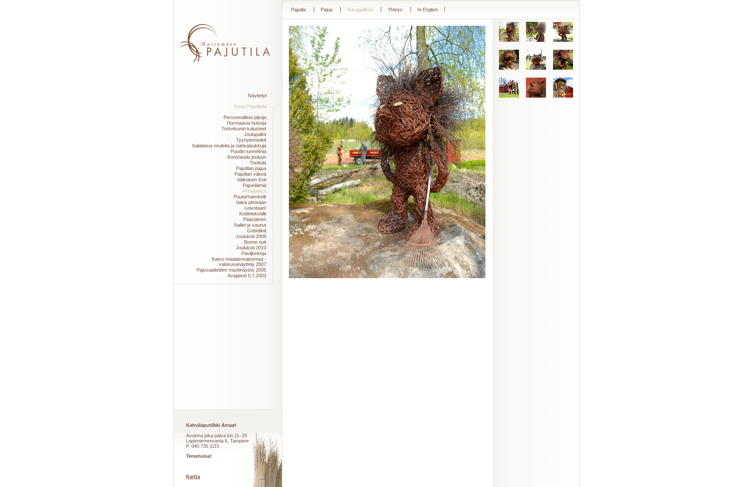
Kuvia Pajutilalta (250, 106)
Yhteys (395, 9)
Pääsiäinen (254, 219)
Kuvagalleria (360, 9)
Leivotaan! (255, 208)
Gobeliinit (256, 230)
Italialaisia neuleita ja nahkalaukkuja (229, 145)
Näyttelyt (257, 95)
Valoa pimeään (251, 202)
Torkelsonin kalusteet (243, 128)
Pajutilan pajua (251, 168)
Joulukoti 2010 (251, 247)
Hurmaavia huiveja (246, 123)
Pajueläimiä (254, 185)
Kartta (193, 476)
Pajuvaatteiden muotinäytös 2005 (231, 269)
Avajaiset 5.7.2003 (246, 275)
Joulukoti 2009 (251, 236)
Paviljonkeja (253, 253)
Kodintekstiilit (252, 213)
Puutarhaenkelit (250, 196)
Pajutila (298, 9)
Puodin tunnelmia (248, 151)
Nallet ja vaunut (250, 225)
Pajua (326, 9)
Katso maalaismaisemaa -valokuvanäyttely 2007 (239, 261)
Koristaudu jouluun (246, 157)
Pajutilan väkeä (250, 174)
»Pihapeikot (254, 191)
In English (427, 9)
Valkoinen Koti (251, 179)
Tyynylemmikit (251, 140)
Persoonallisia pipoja (245, 117)
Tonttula (258, 162)
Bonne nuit (255, 242)
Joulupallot (255, 134)
